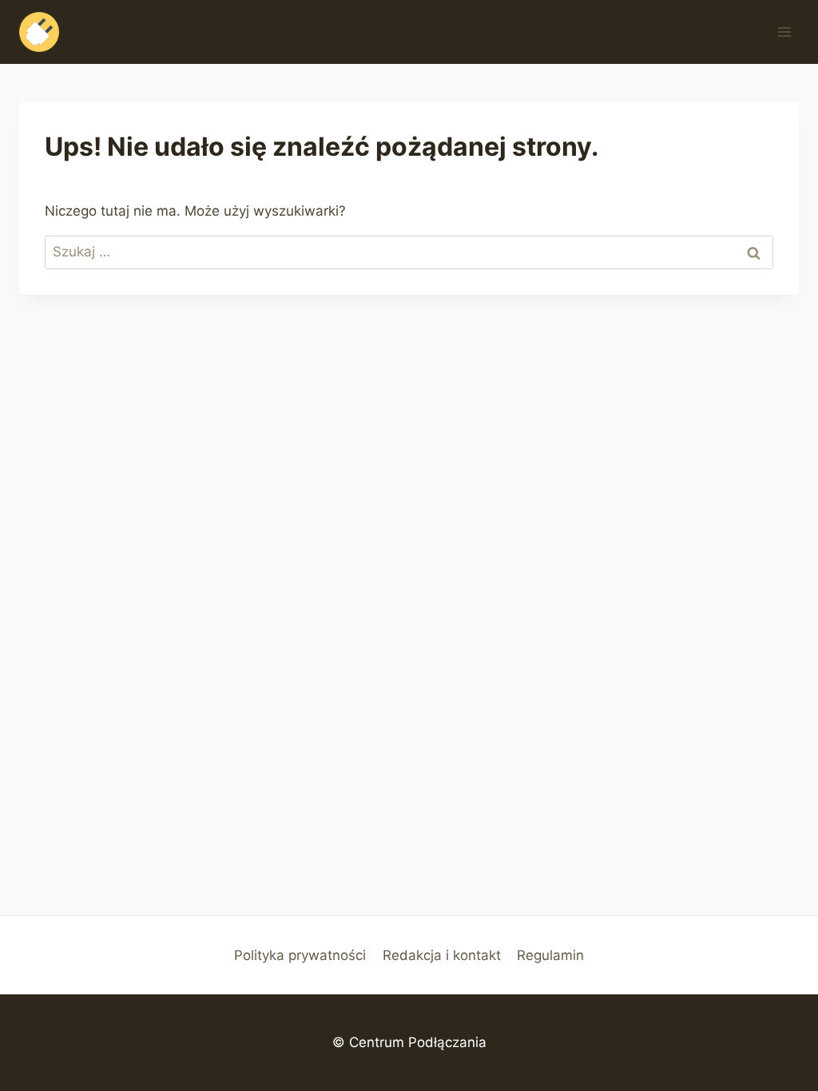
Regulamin (550, 955)
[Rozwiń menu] (784, 31)
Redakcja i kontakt (442, 955)
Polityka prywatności (300, 955)
